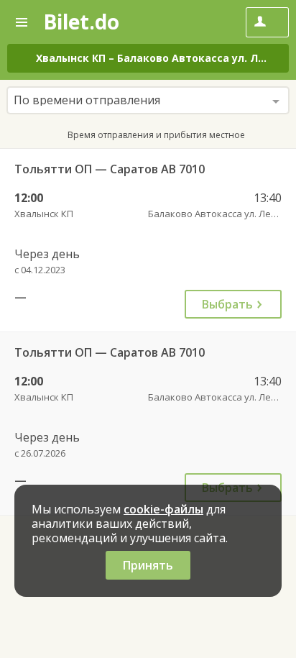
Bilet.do (81, 21)
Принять (148, 565)
